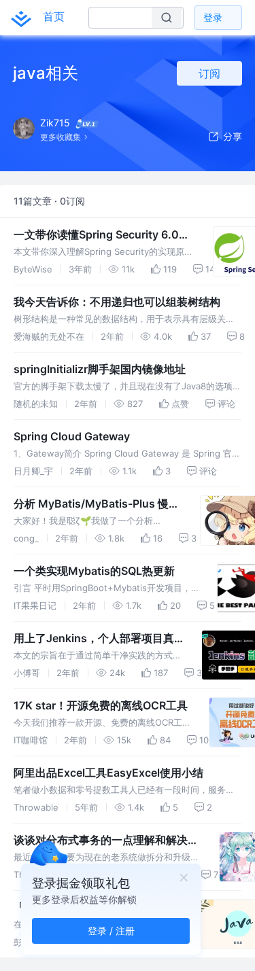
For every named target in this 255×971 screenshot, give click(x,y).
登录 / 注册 (111, 930)
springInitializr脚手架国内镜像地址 (100, 369)
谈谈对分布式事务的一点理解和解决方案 (106, 840)
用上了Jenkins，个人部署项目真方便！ (99, 638)
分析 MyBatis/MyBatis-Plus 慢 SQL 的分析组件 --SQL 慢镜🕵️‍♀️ (91, 504)
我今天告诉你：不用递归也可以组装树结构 (117, 301)
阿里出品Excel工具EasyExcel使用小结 (108, 772)
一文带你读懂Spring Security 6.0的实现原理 (102, 235)
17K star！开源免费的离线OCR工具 (101, 705)
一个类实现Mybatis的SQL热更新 (94, 571)
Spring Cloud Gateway (72, 436)
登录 (212, 17)
